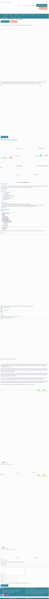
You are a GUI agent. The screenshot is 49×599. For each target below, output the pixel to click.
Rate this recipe (3, 564)
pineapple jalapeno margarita (16, 316)
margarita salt (5, 199)
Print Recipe (13, 21)
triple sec (6, 193)
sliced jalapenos (6, 197)
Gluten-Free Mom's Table (20, 598)
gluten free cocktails (7, 316)
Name (2, 576)
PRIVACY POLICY (36, 598)
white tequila (6, 192)
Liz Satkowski (20, 148)
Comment (3, 574)
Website (2, 580)
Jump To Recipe (4, 21)
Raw (44, 148)
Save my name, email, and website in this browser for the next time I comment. (15, 582)
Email (2, 578)
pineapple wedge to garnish (8, 198)
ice (3, 200)
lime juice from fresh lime (8, 196)
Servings (2, 191)
